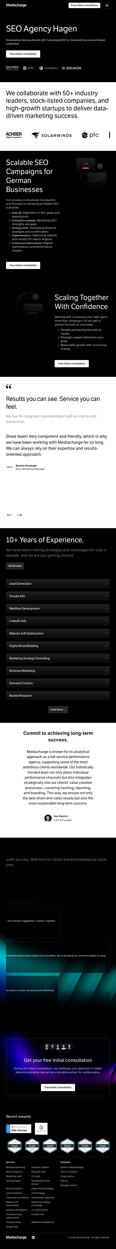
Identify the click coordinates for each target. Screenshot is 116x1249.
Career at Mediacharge (71, 1167)
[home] (16, 5)
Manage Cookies (68, 1185)
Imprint (64, 1181)
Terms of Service (68, 1172)
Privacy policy (67, 1176)
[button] (107, 5)
